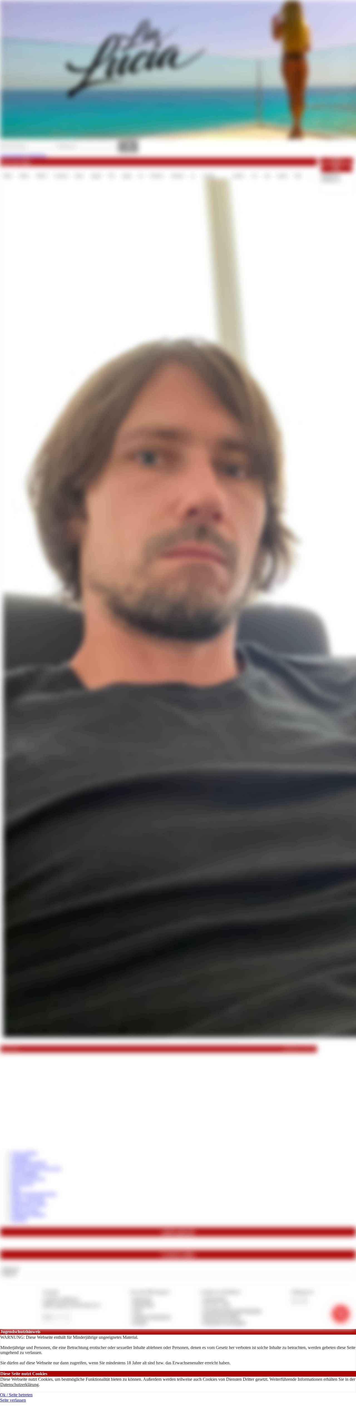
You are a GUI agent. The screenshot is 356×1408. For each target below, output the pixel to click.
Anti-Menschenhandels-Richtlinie (232, 1310)
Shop (15, 1188)
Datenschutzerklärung (19, 1384)
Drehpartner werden (28, 1204)
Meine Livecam (25, 1209)
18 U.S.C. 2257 (217, 1304)
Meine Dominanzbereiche (33, 1193)
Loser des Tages (16, 162)
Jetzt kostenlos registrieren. (23, 155)
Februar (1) (331, 179)
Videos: (10, 1268)
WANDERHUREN (28, 1163)
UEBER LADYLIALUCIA (36, 1168)
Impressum (142, 1298)
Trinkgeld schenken (28, 1214)
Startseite (19, 1219)
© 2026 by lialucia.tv (60, 1298)
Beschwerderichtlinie (221, 1316)
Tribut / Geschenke (27, 1199)
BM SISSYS (22, 1183)
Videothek (20, 1158)
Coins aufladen (24, 1152)
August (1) (330, 174)
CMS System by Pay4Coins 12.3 (71, 1304)
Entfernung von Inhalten (224, 1322)
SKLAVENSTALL (28, 1178)
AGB (137, 1310)
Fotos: (9, 1273)
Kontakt (140, 1322)
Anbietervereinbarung (151, 1316)
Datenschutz (143, 1304)
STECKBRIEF (24, 1173)
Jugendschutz (215, 1298)
